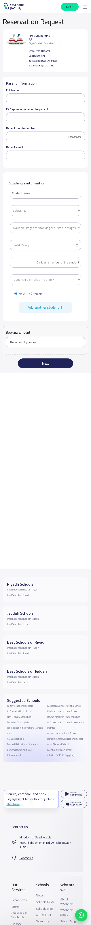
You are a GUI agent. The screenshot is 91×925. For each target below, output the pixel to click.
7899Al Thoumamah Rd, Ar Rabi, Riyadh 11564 (45, 845)
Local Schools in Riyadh (18, 595)
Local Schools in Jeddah (18, 624)
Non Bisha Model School (19, 717)
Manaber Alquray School (19, 722)
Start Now (12, 804)
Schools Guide (45, 902)
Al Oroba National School (19, 711)
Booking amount (18, 332)
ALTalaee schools (15, 739)
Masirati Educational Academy (22, 744)
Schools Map (44, 908)
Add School (43, 915)
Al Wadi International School (61, 733)
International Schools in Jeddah (23, 619)
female (38, 294)
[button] (84, 7)
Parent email (14, 147)
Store (15, 906)
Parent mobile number (21, 128)
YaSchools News (67, 912)
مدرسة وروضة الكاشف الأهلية (62, 755)
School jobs (19, 900)
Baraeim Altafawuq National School (65, 739)
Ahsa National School (58, 744)
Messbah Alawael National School (64, 706)
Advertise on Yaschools (19, 915)
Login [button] (69, 7)
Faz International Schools (20, 706)
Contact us (26, 858)
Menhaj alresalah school (59, 750)
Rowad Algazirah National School (64, 717)
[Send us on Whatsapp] (81, 915)
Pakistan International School (62, 711)
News (40, 895)
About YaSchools (67, 901)
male (22, 294)
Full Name (12, 90)
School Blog (68, 921)
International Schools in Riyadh (23, 589)
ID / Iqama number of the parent (27, 109)
